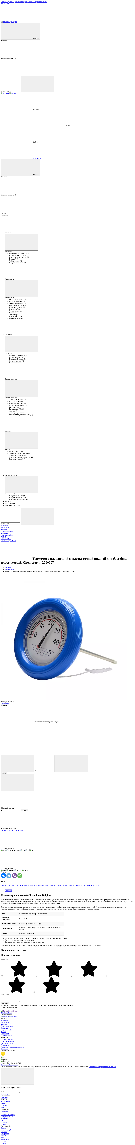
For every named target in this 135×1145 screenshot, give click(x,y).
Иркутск (4, 1105)
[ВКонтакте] (3, 875)
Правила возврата (21, 2)
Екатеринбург (6, 1101)
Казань (3, 1107)
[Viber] (14, 875)
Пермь (3, 1124)
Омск (3, 1120)
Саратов (4, 1132)
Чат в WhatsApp (17, 830)
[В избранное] (17, 782)
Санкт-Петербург (7, 1130)
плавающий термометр (27, 885)
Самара (3, 1128)
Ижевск (3, 1103)
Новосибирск (6, 1118)
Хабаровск (5, 1143)
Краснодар (5, 1111)
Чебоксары (5, 1139)
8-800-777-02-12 (6, 4)
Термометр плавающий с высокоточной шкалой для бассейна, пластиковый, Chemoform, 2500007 (38, 1005)
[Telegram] (8, 875)
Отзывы (8, 891)
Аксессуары (9, 569)
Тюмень (4, 1135)
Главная (8, 568)
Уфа (2, 1137)
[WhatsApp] (19, 875)
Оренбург (4, 1122)
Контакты (43, 2)
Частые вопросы (34, 2)
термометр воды (55, 885)
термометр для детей (69, 885)
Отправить (5, 1003)
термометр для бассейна (9, 885)
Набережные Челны (8, 1117)
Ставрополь (5, 1134)
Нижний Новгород (8, 1115)
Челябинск (5, 1141)
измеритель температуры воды (88, 885)
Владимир (4, 1094)
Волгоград (4, 1098)
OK (115, 1067)
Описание (8, 889)
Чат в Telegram (6, 830)
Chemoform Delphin (42, 885)
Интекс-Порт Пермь (10, 1007)
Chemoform (5, 704)
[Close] (17, 1076)
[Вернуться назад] (21, 242)
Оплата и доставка (7, 2)
